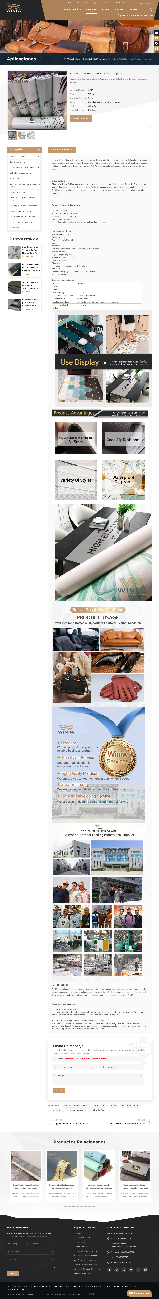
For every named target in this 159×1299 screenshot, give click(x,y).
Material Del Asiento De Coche (86, 1265)
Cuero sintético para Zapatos (86, 1251)
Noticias (119, 9)
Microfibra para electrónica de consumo (23, 199)
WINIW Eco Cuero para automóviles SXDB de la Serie (29, 303)
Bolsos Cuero (15, 178)
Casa (9, 1286)
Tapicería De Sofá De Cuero (95, 59)
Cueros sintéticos (17, 156)
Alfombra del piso (96, 1110)
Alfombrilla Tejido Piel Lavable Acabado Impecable (86, 1058)
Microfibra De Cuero (82, 1238)
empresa (133, 9)
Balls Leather (15, 227)
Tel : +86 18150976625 (80, 3)
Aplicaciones (21, 1286)
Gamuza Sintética (81, 1247)
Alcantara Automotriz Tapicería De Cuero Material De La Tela (31, 250)
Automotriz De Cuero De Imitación (87, 1269)
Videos (105, 9)
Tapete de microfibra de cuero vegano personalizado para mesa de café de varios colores (134, 1186)
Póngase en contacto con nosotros (134, 15)
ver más (26, 257)
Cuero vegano (79, 1233)
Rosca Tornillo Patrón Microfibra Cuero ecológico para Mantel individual (25, 1186)
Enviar (13, 1273)
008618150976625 (128, 1252)
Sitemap (125, 1286)
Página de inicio (72, 9)
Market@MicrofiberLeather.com (123, 1247)
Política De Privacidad (18, 1289)
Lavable (114, 1105)
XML (134, 1286)
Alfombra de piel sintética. (21, 222)
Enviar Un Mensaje (142, 1293)
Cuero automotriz (17, 162)
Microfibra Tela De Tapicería (85, 1260)
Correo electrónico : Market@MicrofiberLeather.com (116, 3)
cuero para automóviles (83, 1273)
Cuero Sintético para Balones (22, 216)
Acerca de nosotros (41, 1286)
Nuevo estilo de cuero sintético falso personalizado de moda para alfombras (98, 1186)
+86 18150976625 (121, 1257)
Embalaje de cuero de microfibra (24, 205)
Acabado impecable (76, 1110)
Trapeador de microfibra (20, 211)
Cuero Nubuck (79, 1242)
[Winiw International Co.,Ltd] (14, 7)
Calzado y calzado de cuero (22, 173)
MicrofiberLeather (124, 1262)
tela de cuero (56, 1110)
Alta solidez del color (131, 1105)
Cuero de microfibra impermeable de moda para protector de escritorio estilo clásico (61, 1186)
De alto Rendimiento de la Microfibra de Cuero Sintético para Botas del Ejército (31, 267)
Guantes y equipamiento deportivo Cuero (25, 185)
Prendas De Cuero (17, 192)
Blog (116, 1286)
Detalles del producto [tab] (62, 149)
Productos (91, 9)
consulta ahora (80, 118)
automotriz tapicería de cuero (86, 1256)
